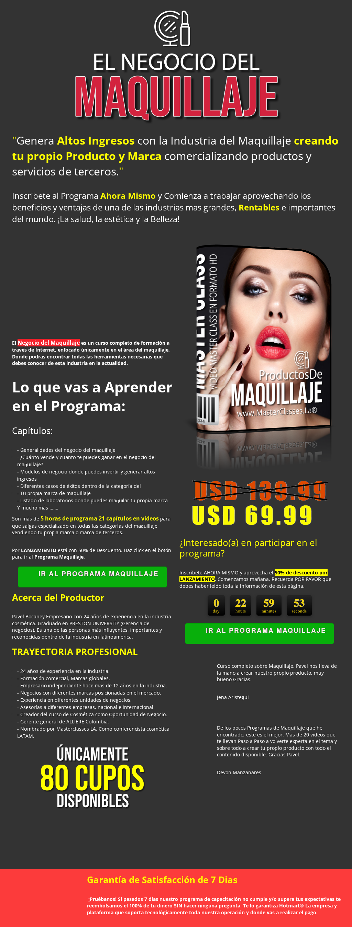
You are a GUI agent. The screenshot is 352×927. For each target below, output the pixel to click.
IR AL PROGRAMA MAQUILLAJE (98, 573)
